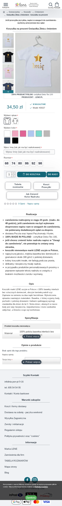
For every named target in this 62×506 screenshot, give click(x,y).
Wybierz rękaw (10, 115)
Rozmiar (7, 158)
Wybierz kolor (10, 128)
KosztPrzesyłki (46, 185)
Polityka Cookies (41, 487)
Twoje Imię (6, 360)
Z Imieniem (39, 12)
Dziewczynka (14, 12)
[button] (8, 34)
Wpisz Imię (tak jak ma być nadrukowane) (22, 147)
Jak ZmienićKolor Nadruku (32, 195)
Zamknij (31, 497)
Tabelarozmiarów (18, 185)
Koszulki (27, 12)
